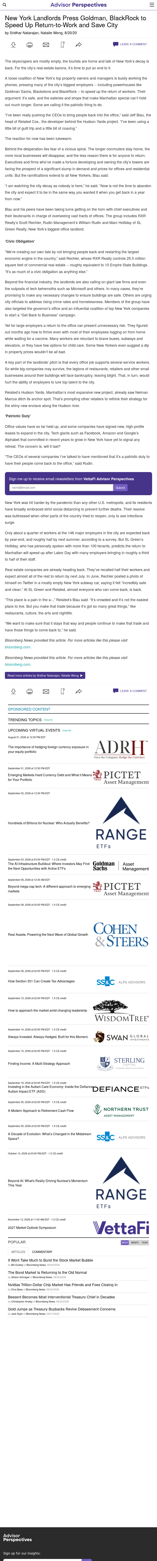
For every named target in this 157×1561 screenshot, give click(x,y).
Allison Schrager (20, 1277)
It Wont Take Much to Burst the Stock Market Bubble (50, 1260)
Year (145, 1242)
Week (125, 1242)
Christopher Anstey (22, 1301)
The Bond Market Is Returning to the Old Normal (47, 1272)
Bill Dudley (17, 1264)
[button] (13, 45)
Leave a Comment (133, 44)
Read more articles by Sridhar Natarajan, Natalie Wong (44, 675)
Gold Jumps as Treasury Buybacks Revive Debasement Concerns (62, 1308)
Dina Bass (17, 1289)
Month (135, 1242)
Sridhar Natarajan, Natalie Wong (36, 32)
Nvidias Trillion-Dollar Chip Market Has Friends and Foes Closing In (63, 1284)
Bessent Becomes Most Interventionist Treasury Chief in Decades (61, 1296)
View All (48, 719)
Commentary (42, 1252)
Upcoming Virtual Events (34, 730)
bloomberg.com (17, 664)
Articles (18, 1252)
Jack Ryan (17, 1313)
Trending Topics (25, 720)
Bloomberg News (36, 1264)
